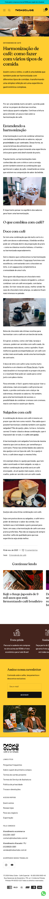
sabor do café (20, 169)
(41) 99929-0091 (9, 846)
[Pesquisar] (9, 10)
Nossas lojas (8, 808)
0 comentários (31, 550)
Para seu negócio (10, 813)
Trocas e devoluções (12, 789)
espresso (29, 260)
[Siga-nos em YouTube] (12, 865)
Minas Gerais (32, 367)
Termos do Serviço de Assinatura (17, 779)
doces (10, 110)
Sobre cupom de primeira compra (17, 770)
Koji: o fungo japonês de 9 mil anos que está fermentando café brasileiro (22, 598)
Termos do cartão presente (14, 775)
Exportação (8, 818)
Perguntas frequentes (12, 765)
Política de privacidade (13, 784)
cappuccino (17, 267)
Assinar (25, 695)
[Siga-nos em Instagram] (6, 865)
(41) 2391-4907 (9, 834)
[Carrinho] (44, 10)
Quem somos (8, 803)
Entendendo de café (12, 43)
